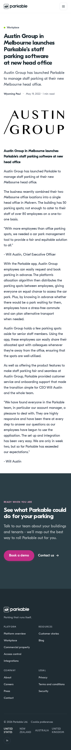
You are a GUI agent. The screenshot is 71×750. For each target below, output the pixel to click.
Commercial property (17, 647)
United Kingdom (58, 730)
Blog (41, 640)
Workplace (10, 640)
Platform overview (15, 633)
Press (7, 691)
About (7, 677)
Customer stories (49, 633)
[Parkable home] (15, 6)
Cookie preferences (42, 722)
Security (43, 691)
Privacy (43, 677)
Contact (9, 698)
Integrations (11, 660)
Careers (8, 684)
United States (8, 730)
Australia (42, 730)
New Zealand (25, 730)
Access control (12, 654)
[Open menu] (63, 6)
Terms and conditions (52, 684)
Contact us (48, 555)
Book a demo (19, 555)
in (7, 740)
